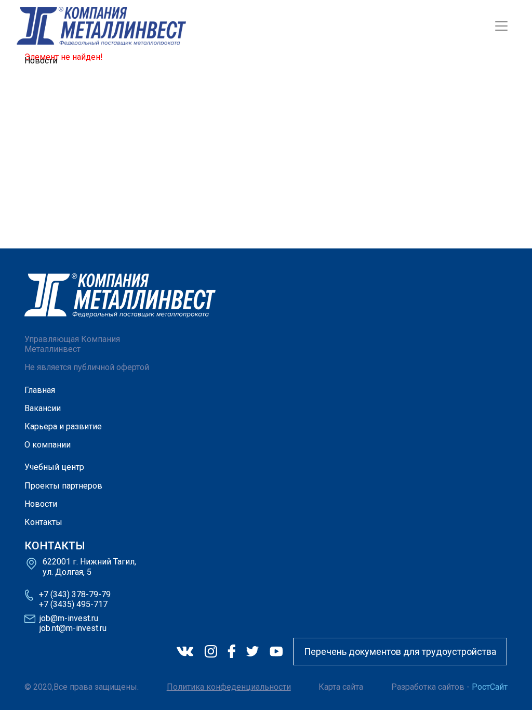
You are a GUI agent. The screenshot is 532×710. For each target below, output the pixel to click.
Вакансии (42, 408)
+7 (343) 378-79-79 (75, 594)
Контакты (43, 522)
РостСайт (490, 687)
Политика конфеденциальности (229, 687)
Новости (40, 504)
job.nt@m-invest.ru (73, 628)
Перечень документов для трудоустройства (400, 651)
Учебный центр (54, 467)
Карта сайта (340, 687)
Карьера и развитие (63, 426)
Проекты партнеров (63, 486)
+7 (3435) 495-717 (73, 604)
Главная (39, 390)
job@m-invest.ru (68, 618)
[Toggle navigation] (501, 26)
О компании (47, 445)
